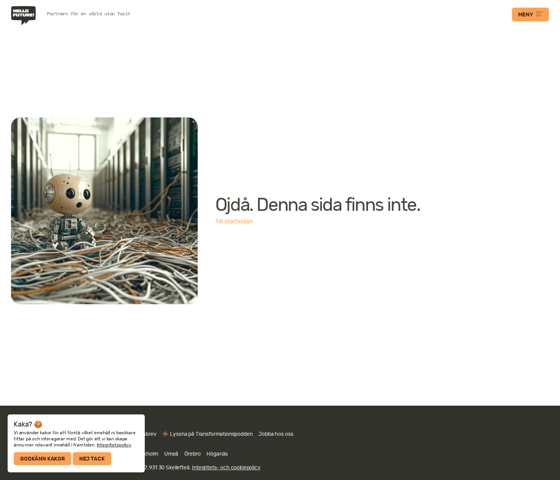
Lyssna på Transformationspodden (211, 434)
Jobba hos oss (275, 434)
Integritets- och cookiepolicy (226, 467)
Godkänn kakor (42, 459)
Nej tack (92, 459)
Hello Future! (24, 15)
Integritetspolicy (114, 445)
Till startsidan (234, 221)
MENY (525, 14)
